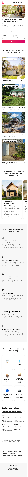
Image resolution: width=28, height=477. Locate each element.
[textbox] (7, 37)
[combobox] (13, 32)
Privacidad (10, 469)
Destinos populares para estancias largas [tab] (12, 411)
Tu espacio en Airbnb (18, 2)
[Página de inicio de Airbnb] (3, 2)
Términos (16, 469)
